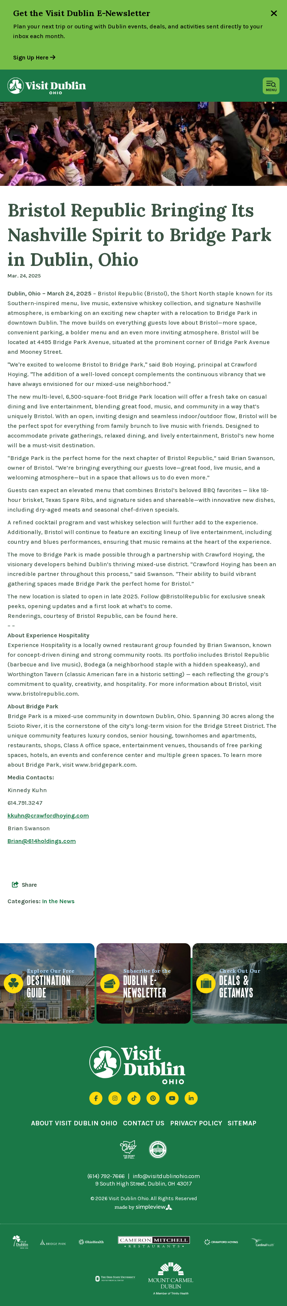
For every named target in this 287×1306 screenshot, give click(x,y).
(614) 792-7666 (106, 1176)
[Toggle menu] (271, 86)
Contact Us (143, 1123)
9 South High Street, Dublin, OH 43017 (143, 1183)
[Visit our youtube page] (172, 1098)
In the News (58, 901)
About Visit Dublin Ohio (74, 1123)
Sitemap (242, 1123)
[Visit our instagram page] (114, 1098)
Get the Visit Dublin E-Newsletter (81, 13)
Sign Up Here (31, 57)
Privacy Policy (196, 1123)
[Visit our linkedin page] (191, 1098)
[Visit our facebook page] (95, 1098)
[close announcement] (273, 14)
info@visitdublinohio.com (166, 1176)
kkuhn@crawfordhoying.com (48, 815)
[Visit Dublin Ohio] (46, 85)
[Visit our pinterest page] (153, 1098)
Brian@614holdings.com (41, 840)
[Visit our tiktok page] (134, 1098)
